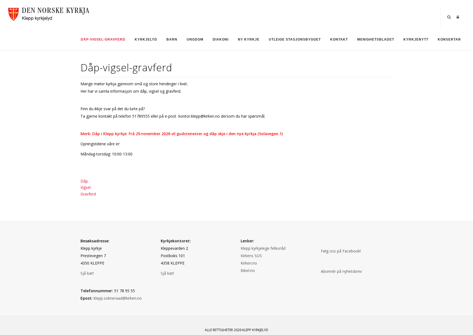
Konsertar (449, 39)
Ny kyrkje (248, 39)
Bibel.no (248, 270)
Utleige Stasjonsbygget (295, 39)
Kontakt (339, 39)
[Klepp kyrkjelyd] (49, 13)
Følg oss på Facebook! (341, 251)
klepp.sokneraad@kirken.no (118, 298)
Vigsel (85, 187)
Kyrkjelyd (146, 39)
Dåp (84, 181)
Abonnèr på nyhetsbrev (341, 271)
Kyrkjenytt (415, 39)
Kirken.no (249, 263)
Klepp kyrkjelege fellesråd (263, 248)
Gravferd (88, 194)
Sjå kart (87, 273)
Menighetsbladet (375, 39)
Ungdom (195, 39)
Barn (171, 39)
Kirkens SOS (251, 255)
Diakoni (221, 39)
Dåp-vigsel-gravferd (103, 39)
